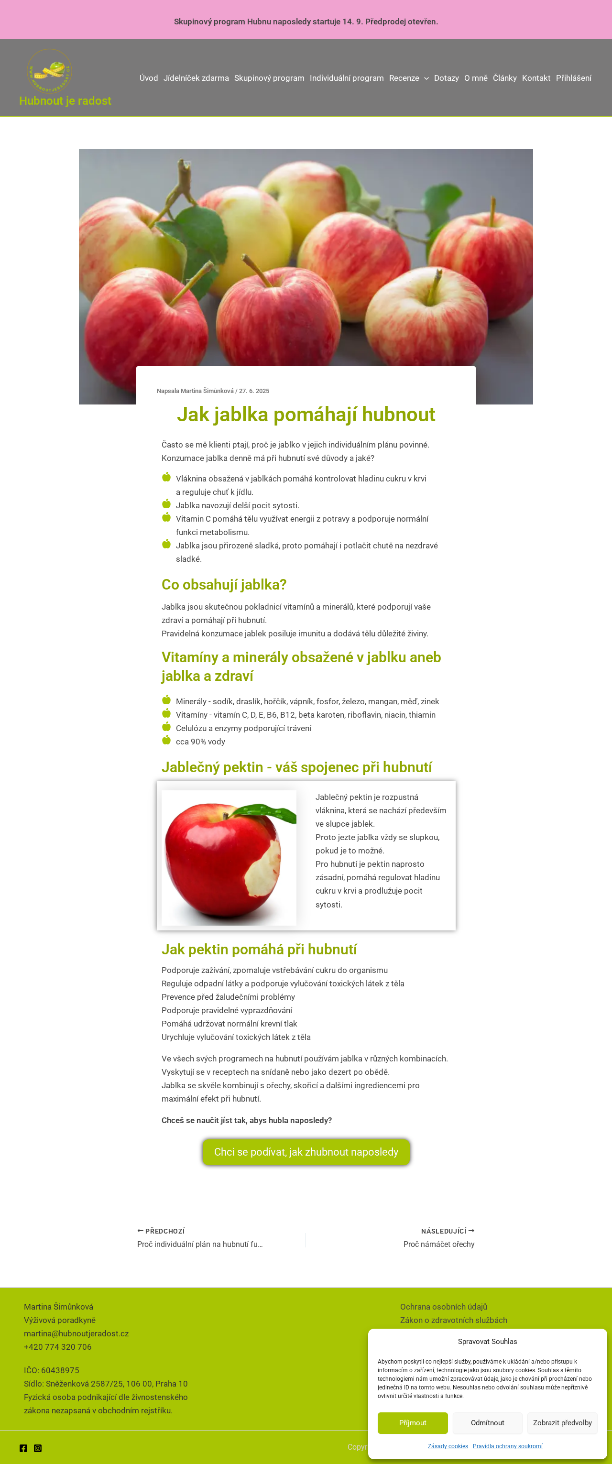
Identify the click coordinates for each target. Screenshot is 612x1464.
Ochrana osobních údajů (443, 1306)
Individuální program (347, 78)
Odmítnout (487, 1423)
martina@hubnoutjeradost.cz (76, 1333)
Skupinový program (269, 78)
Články (505, 78)
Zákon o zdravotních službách (453, 1320)
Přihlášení (573, 78)
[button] (424, 78)
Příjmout (412, 1423)
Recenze (404, 78)
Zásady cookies (448, 1446)
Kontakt (536, 78)
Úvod (149, 78)
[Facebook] (23, 1448)
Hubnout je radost (65, 101)
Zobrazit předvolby (562, 1423)
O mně (476, 78)
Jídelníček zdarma (196, 78)
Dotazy (446, 78)
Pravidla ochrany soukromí (508, 1446)
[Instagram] (37, 1448)
